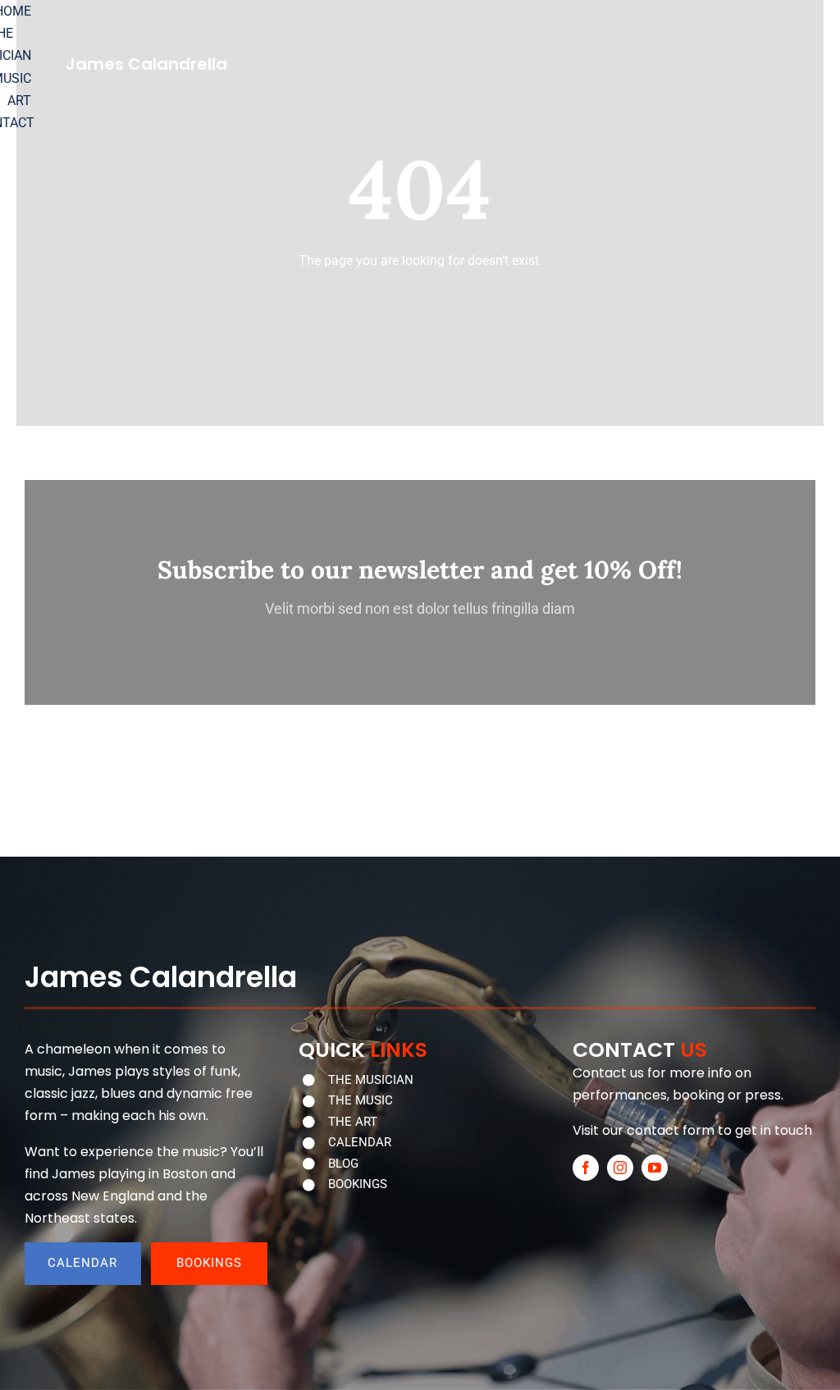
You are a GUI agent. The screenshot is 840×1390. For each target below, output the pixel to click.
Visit (586, 1130)
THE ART (352, 1121)
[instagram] (620, 1168)
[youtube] (654, 1168)
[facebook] (586, 1168)
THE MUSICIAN (370, 1079)
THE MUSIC (360, 1100)
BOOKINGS (357, 1184)
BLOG (343, 1163)
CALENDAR (359, 1142)
